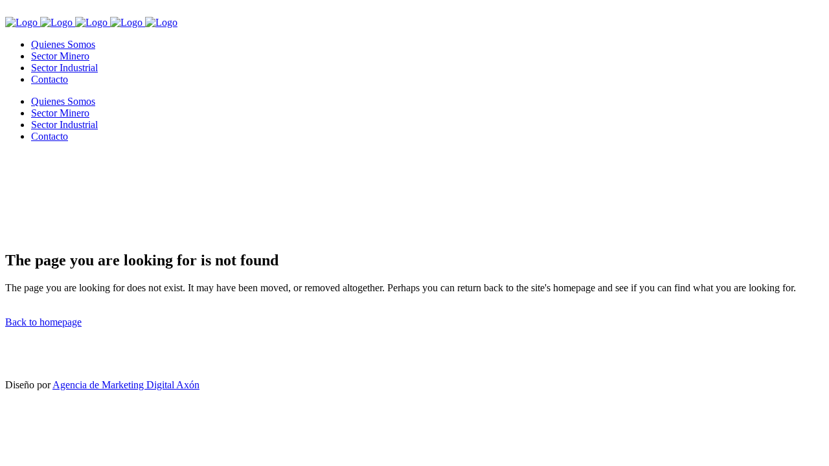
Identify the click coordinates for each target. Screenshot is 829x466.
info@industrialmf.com (69, 358)
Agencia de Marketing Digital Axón (125, 384)
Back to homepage (43, 321)
